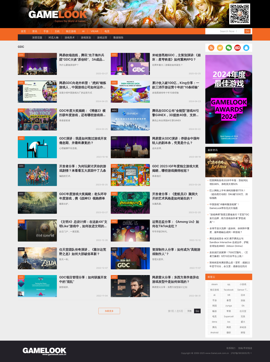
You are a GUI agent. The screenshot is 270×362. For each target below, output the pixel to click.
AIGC (114, 110)
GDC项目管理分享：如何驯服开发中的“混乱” (83, 279)
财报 (243, 332)
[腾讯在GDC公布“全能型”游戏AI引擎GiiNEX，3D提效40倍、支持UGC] (130, 110)
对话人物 (53, 37)
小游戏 (243, 284)
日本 (243, 295)
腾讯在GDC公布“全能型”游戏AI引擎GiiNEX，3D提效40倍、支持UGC (175, 113)
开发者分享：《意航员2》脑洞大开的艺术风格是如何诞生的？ (175, 196)
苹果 (229, 311)
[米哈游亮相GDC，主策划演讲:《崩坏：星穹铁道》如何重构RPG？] (130, 55)
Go (247, 31)
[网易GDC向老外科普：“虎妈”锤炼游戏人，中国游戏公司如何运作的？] (37, 82)
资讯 (34, 31)
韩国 (214, 305)
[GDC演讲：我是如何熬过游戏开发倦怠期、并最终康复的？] (37, 138)
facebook (229, 289)
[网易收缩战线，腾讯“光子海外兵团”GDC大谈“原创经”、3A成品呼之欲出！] (37, 55)
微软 (229, 332)
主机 (57, 31)
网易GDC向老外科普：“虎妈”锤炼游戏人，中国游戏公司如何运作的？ (82, 85)
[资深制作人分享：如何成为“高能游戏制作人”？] (130, 249)
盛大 (243, 321)
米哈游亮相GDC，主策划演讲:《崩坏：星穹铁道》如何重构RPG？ (176, 57)
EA (243, 305)
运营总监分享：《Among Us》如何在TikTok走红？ (175, 224)
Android (214, 332)
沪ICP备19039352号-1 (241, 353)
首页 (23, 31)
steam (214, 284)
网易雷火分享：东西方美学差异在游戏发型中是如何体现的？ (175, 279)
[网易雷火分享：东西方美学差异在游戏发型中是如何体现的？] (130, 277)
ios (228, 321)
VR (228, 295)
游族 (243, 300)
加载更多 (109, 311)
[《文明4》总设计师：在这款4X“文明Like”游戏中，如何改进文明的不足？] (37, 221)
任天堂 (243, 311)
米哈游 (243, 327)
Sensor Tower (243, 289)
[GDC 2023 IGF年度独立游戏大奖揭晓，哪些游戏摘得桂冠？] (130, 166)
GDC (21, 55)
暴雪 (229, 300)
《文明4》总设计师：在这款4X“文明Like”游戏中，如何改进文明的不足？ (83, 224)
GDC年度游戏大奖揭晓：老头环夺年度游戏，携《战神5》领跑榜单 (83, 196)
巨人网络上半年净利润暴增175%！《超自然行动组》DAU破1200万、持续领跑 (229, 194)
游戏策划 (86, 37)
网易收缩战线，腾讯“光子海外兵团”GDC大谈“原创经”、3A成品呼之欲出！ (82, 57)
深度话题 (37, 37)
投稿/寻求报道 (245, 348)
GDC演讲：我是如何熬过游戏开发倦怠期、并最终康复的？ (83, 141)
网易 (229, 327)
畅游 (214, 311)
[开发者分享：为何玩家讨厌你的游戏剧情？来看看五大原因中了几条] (37, 166)
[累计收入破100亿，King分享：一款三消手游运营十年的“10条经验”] (130, 82)
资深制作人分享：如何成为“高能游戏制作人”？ (176, 252)
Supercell (228, 316)
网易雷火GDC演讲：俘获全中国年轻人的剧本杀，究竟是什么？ (176, 141)
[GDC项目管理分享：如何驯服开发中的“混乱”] (37, 277)
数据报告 (118, 37)
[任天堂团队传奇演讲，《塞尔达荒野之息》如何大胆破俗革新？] (37, 249)
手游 (45, 31)
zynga (228, 305)
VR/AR (94, 31)
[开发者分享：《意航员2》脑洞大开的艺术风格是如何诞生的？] (130, 193)
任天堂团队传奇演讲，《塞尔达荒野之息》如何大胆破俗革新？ (82, 252)
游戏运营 (102, 37)
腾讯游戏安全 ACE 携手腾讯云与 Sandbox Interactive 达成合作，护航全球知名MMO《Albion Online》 (229, 242)
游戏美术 (70, 37)
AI (83, 31)
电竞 (107, 31)
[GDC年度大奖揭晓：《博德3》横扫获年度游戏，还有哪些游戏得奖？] (37, 110)
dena (214, 321)
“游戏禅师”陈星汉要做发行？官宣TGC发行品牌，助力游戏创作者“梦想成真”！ (229, 218)
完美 (243, 316)
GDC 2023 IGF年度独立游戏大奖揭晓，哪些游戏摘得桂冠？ (175, 168)
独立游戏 (71, 31)
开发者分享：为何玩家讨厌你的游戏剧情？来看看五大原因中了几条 (82, 168)
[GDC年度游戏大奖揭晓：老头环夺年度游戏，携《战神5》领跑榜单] (37, 193)
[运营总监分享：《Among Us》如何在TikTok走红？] (130, 221)
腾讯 (214, 327)
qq (228, 284)
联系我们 (231, 348)
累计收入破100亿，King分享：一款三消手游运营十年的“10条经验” (175, 85)
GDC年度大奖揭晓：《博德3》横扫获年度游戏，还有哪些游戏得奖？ (82, 113)
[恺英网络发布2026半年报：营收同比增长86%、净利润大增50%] (228, 165)
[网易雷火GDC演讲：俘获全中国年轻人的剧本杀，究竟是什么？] (130, 138)
